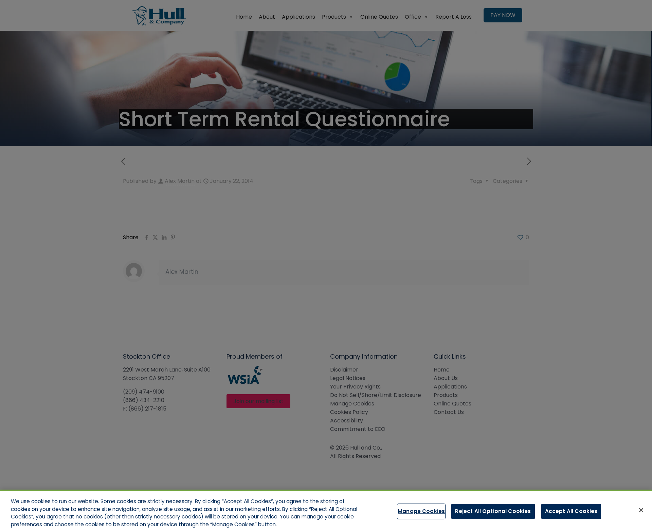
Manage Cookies (421, 511)
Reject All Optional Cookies (493, 511)
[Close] (641, 510)
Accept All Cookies (571, 511)
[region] (326, 511)
